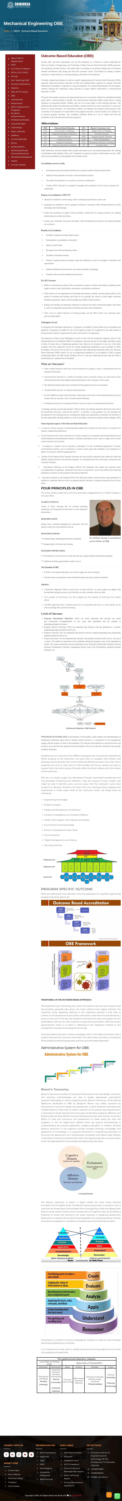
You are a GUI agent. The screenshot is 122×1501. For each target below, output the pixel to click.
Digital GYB (76, 1495)
